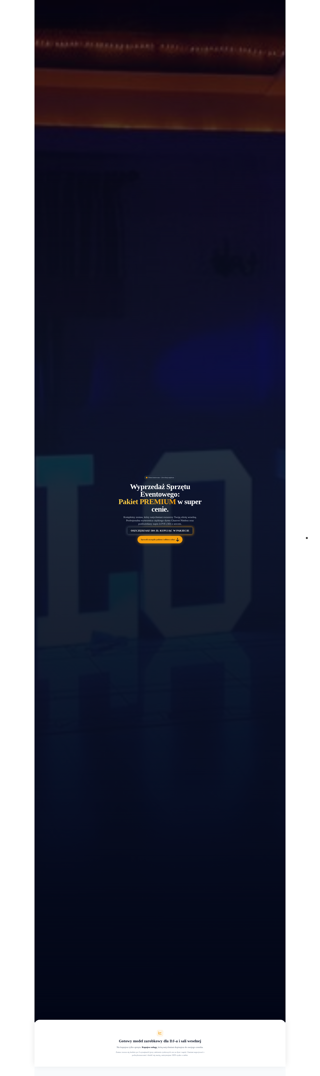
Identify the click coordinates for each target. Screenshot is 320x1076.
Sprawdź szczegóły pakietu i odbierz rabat (158, 540)
